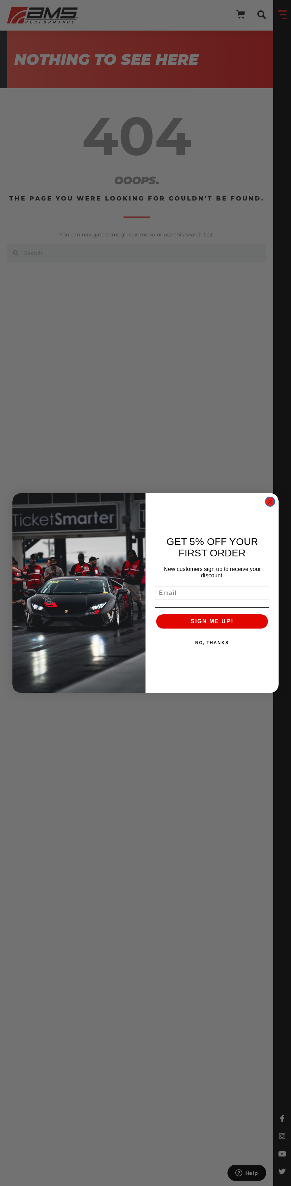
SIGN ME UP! (212, 621)
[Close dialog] (270, 502)
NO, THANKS (212, 642)
